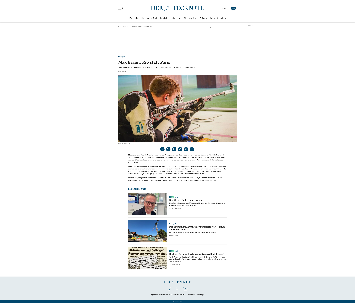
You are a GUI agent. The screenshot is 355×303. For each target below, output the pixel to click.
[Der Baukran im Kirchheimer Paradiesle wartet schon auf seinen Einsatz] (147, 231)
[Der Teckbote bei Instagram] (169, 288)
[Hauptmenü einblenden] (120, 8)
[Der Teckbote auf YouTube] (185, 288)
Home (119, 26)
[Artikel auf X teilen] (168, 149)
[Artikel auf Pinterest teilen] (180, 149)
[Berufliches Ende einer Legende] (147, 204)
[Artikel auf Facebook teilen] (162, 149)
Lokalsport (134, 26)
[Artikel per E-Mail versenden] (192, 149)
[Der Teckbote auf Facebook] (177, 288)
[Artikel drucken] (186, 149)
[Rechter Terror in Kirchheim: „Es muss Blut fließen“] (147, 258)
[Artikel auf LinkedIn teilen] (174, 149)
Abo (233, 8)
